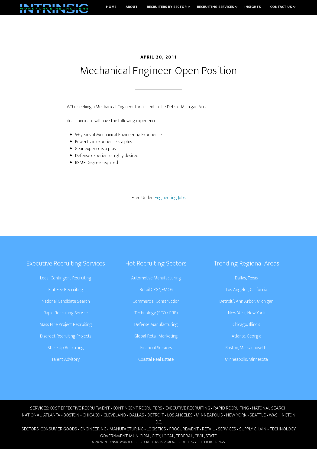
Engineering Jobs (170, 198)
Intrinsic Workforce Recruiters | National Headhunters (54, 9)
